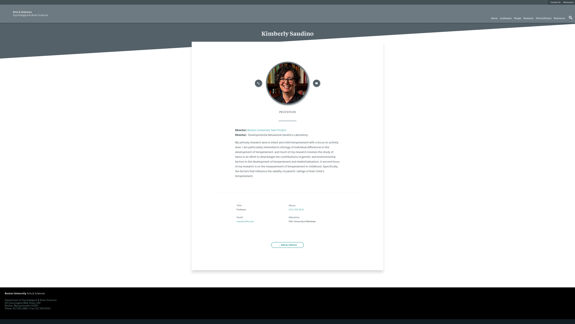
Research (529, 18)
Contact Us (555, 2)
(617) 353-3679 (296, 209)
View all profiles (289, 244)
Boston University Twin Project (266, 130)
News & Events (543, 18)
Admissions (568, 2)
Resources (559, 18)
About (494, 18)
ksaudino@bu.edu (245, 221)
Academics (506, 18)
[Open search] (570, 17)
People (517, 18)
